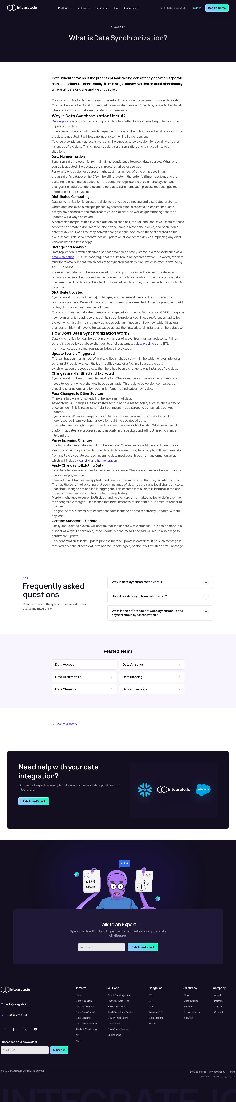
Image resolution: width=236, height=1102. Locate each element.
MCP (78, 1040)
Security (188, 1017)
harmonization (107, 460)
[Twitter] (25, 1029)
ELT (151, 1000)
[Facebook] (4, 1029)
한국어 (232, 1076)
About (217, 995)
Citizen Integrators (118, 1017)
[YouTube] (35, 1029)
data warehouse (63, 257)
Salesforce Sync (117, 1006)
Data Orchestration (86, 1023)
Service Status (198, 1071)
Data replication (63, 121)
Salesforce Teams (118, 1029)
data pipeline (145, 343)
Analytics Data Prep (118, 1000)
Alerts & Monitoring (86, 1029)
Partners (219, 1000)
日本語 (224, 1076)
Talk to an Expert (34, 801)
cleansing (84, 460)
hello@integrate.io (16, 1004)
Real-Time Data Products (122, 1012)
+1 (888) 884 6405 (175, 7)
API (77, 1034)
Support (188, 1006)
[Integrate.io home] (22, 8)
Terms (232, 1071)
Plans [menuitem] (115, 8)
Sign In (197, 7)
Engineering (114, 1034)
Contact (218, 1012)
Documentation (192, 1012)
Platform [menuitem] (63, 8)
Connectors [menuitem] (101, 8)
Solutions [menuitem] (81, 8)
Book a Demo (217, 8)
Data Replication (85, 1006)
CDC (151, 1006)
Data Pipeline (156, 1017)
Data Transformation (87, 1012)
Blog (186, 995)
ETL (151, 995)
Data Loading (83, 1017)
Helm (78, 995)
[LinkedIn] (14, 1029)
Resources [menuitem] (129, 8)
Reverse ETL (156, 1012)
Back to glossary (66, 724)
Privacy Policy (217, 1071)
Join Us (218, 1006)
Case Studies (191, 1000)
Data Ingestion (84, 1000)
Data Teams (114, 1023)
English (215, 1076)
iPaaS (152, 1023)
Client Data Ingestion (119, 995)
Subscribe (59, 1049)
